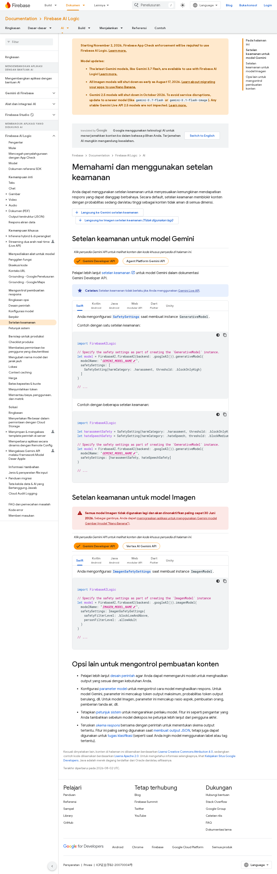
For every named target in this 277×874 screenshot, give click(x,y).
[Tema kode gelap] (217, 335)
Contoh (160, 28)
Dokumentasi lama (219, 829)
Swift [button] (79, 306)
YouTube (140, 816)
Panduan (69, 795)
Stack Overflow (216, 802)
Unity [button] (170, 306)
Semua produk (222, 847)
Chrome (137, 847)
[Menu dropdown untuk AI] (69, 28)
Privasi (88, 865)
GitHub (68, 823)
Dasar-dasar (37, 28)
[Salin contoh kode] (224, 335)
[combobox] (153, 5)
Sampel (68, 809)
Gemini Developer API (99, 261)
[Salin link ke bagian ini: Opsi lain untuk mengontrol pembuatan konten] (223, 664)
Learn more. (118, 51)
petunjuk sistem (108, 712)
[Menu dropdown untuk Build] (57, 5)
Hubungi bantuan (217, 795)
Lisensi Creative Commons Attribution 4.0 (185, 752)
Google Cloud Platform (187, 847)
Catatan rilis (214, 816)
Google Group (216, 809)
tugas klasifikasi (120, 736)
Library (68, 816)
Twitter (139, 809)
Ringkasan (12, 28)
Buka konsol (248, 5)
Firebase (77, 155)
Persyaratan (71, 865)
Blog (229, 5)
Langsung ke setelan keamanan (106, 212)
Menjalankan (109, 28)
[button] (25, 93)
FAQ (209, 823)
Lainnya (99, 5)
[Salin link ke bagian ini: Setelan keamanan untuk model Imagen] (199, 498)
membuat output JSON (172, 730)
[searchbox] (29, 41)
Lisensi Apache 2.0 (126, 756)
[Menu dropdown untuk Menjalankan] (123, 28)
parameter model (113, 689)
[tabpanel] (150, 398)
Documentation (21, 18)
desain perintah (122, 676)
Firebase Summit (146, 802)
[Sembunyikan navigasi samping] (52, 866)
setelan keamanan (116, 273)
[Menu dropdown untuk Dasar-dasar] (52, 28)
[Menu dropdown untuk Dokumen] (85, 5)
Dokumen (73, 5)
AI (62, 28)
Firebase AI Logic (61, 18)
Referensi (139, 28)
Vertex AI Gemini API (141, 546)
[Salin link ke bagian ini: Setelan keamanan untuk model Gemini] (198, 239)
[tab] (79, 306)
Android (117, 847)
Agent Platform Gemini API (145, 261)
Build (48, 5)
